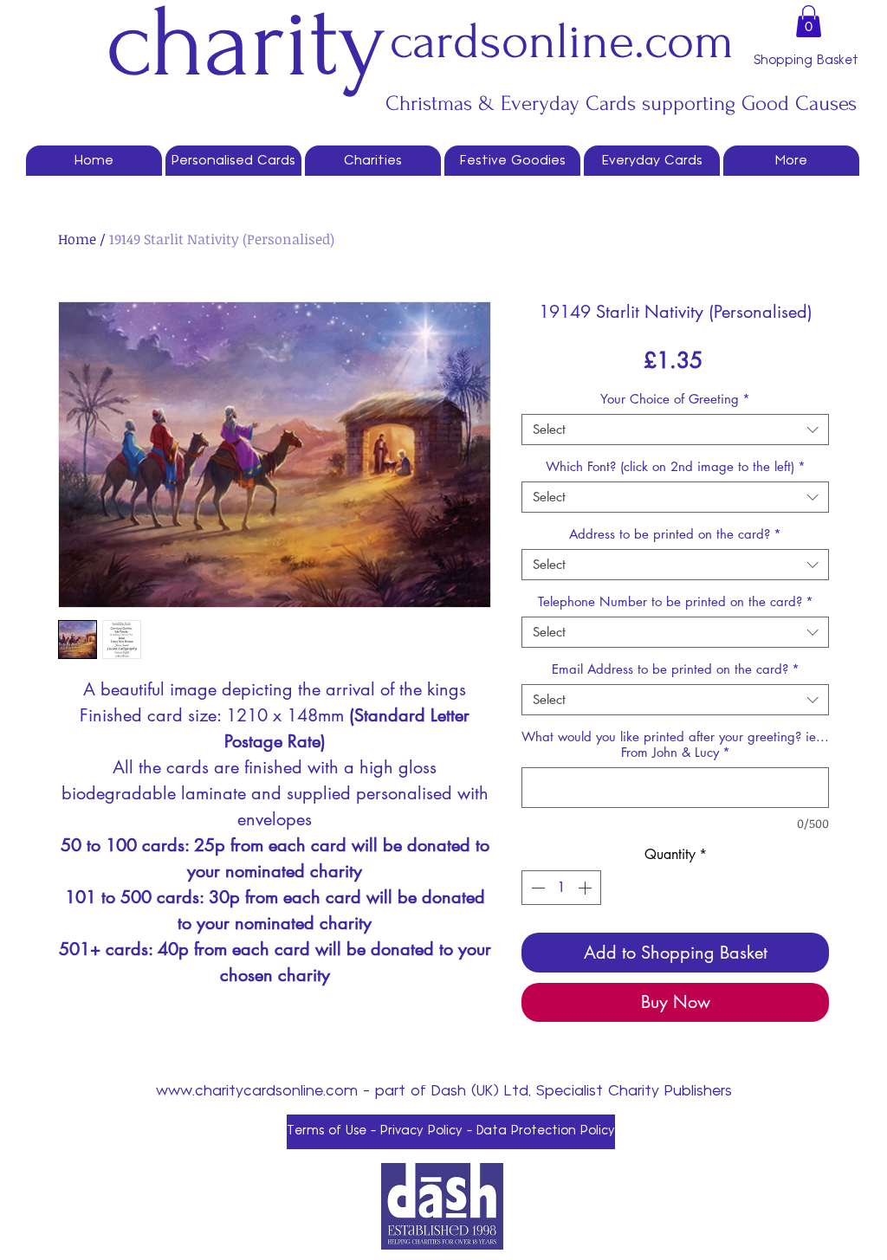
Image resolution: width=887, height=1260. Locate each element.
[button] (808, 21)
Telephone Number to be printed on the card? (675, 602)
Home (77, 239)
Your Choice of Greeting (675, 399)
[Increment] (586, 887)
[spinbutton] (561, 887)
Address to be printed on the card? (675, 534)
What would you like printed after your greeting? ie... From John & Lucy (675, 744)
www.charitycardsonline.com (257, 1091)
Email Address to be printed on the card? (676, 669)
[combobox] (675, 429)
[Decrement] (536, 887)
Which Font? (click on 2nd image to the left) (676, 467)
